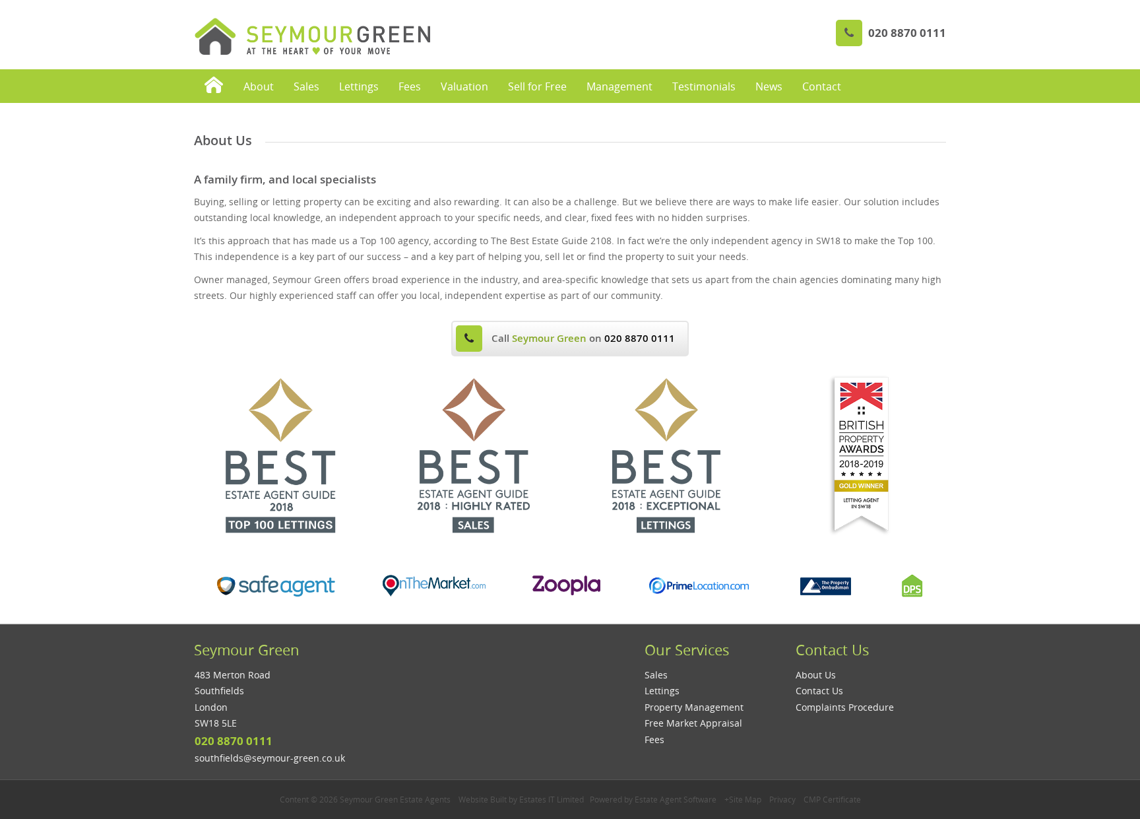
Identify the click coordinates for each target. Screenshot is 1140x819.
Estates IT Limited (551, 799)
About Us (816, 675)
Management (619, 86)
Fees (409, 86)
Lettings (359, 86)
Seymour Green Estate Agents (395, 799)
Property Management (694, 707)
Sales (306, 86)
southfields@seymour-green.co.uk (270, 758)
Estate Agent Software (675, 799)
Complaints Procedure (845, 707)
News (768, 86)
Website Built (483, 799)
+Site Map (742, 799)
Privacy (782, 799)
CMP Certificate (832, 799)
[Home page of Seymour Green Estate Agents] (214, 86)
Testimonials (704, 86)
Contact (821, 86)
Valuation (464, 86)
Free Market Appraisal (693, 723)
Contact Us (819, 690)
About (258, 86)
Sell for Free (537, 86)
